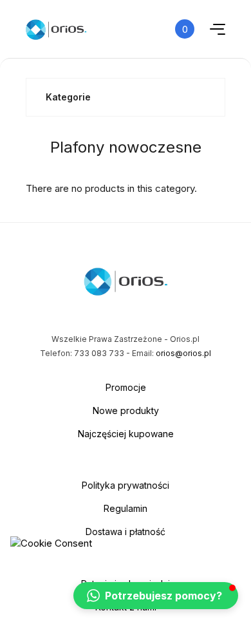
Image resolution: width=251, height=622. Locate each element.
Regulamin (125, 508)
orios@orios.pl (183, 353)
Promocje (126, 387)
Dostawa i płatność (125, 531)
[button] (155, 595)
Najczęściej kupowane (126, 433)
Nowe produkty (126, 410)
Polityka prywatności (125, 485)
